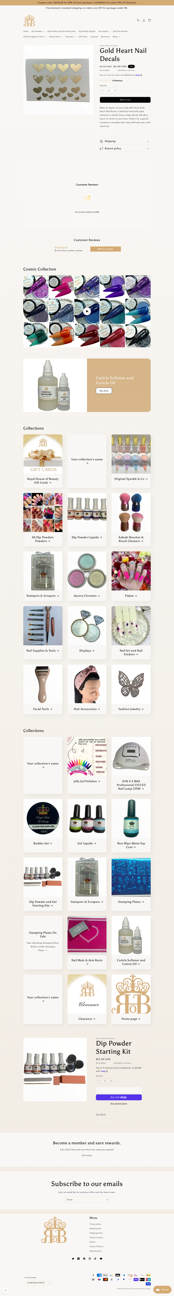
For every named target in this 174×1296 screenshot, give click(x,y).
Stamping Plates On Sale (43, 934)
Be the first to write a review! (87, 219)
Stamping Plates (129, 902)
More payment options (119, 1103)
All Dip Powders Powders (43, 539)
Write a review (105, 249)
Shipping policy (96, 1233)
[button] (38, 31)
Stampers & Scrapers (41, 595)
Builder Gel (41, 843)
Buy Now (104, 391)
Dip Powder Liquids (85, 537)
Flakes (129, 595)
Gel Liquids (85, 843)
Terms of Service (96, 1246)
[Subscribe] (107, 1200)
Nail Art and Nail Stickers (131, 652)
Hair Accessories (85, 709)
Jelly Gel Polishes (85, 781)
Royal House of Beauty (129, 1288)
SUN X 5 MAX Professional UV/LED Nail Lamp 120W (131, 784)
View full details (103, 1120)
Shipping (113, 70)
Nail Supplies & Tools (41, 650)
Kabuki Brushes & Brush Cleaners (131, 539)
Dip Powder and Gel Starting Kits (43, 903)
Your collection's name (87, 459)
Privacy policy (95, 1224)
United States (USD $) (35, 1283)
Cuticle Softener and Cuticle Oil (131, 962)
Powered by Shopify (144, 1288)
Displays (85, 650)
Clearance (85, 1019)
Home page (129, 1019)
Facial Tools (41, 709)
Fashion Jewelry (129, 709)
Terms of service (96, 1237)
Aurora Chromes (85, 595)
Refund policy (95, 1228)
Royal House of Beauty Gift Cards (42, 480)
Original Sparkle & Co (129, 479)
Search (92, 1242)
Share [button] (105, 133)
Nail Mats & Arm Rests (86, 960)
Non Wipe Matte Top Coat (131, 845)
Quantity (103, 86)
